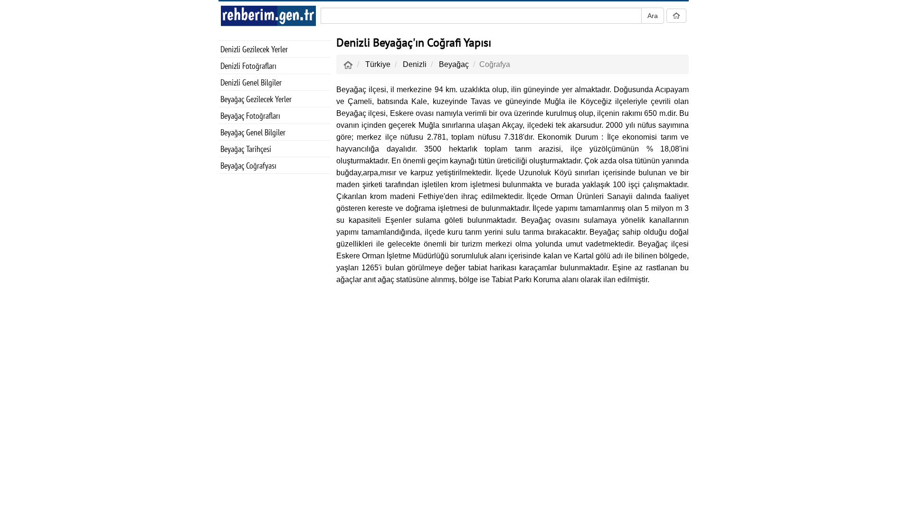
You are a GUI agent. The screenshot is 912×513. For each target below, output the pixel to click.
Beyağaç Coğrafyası (248, 165)
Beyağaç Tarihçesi (245, 148)
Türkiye (377, 64)
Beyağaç (454, 64)
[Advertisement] (275, 330)
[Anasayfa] (348, 64)
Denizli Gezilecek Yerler (254, 49)
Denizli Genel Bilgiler (251, 82)
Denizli (415, 64)
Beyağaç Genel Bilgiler (252, 132)
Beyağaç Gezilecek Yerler (256, 99)
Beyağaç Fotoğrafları (250, 115)
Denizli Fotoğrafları (248, 65)
